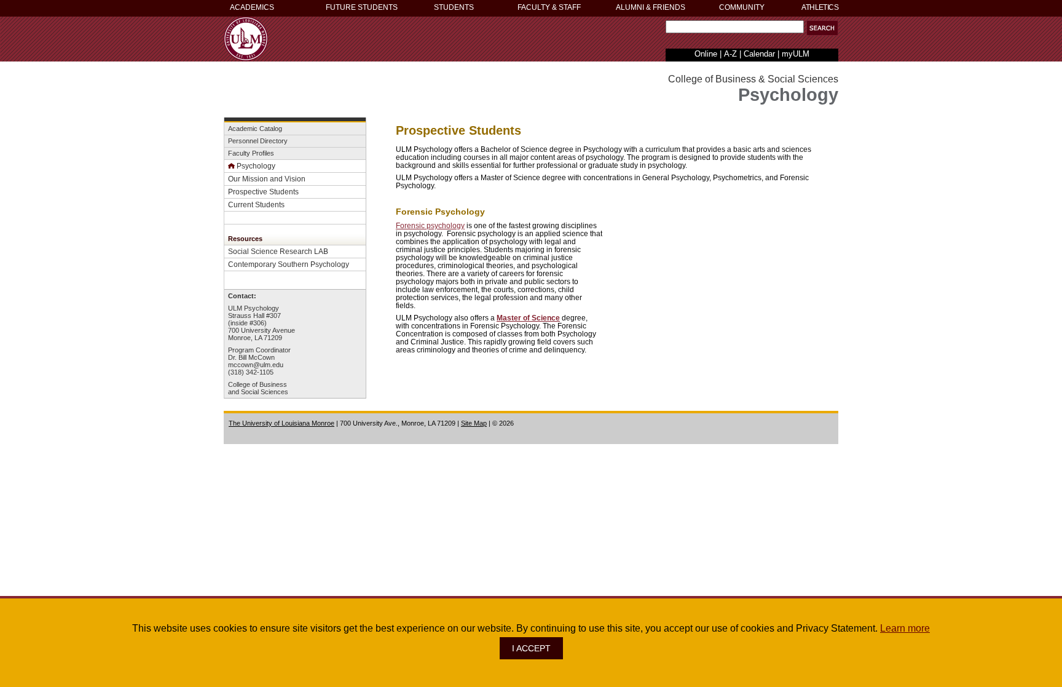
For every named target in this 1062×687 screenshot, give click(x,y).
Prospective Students (263, 192)
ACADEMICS (252, 7)
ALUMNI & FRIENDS (650, 7)
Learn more (905, 628)
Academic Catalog (255, 128)
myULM (795, 53)
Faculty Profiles (251, 153)
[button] (822, 28)
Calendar (759, 53)
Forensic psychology (430, 225)
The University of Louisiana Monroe (281, 423)
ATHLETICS (819, 7)
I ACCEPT (531, 648)
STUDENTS (454, 7)
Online (705, 53)
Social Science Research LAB (278, 251)
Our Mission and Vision (266, 179)
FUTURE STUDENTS (362, 7)
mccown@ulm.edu (255, 364)
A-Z (730, 53)
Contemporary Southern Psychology (288, 264)
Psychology (256, 166)
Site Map (474, 423)
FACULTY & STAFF (549, 7)
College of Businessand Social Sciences (258, 388)
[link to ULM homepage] (246, 57)
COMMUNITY (742, 7)
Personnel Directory (258, 141)
